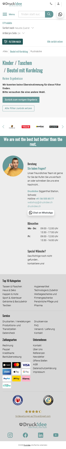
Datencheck (9, 333)
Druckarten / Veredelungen (17, 321)
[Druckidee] (12, 4)
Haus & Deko (9, 290)
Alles (5, 51)
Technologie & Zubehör (46, 290)
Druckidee (27, 445)
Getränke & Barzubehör (15, 301)
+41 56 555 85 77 (45, 198)
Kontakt (38, 333)
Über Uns (37, 349)
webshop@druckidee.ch (40, 202)
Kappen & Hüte (10, 294)
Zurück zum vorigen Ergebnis (21, 99)
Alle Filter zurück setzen (18, 108)
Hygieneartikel (41, 286)
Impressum (39, 372)
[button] (3, 126)
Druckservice (41, 321)
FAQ (36, 325)
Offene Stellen (40, 360)
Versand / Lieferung (44, 329)
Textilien (7, 305)
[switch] (7, 444)
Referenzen (39, 353)
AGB (35, 364)
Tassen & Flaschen (12, 286)
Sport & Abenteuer (12, 297)
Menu (12, 14)
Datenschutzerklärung (44, 368)
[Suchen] (49, 14)
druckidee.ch (34, 206)
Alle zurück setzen (55, 41)
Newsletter (38, 356)
